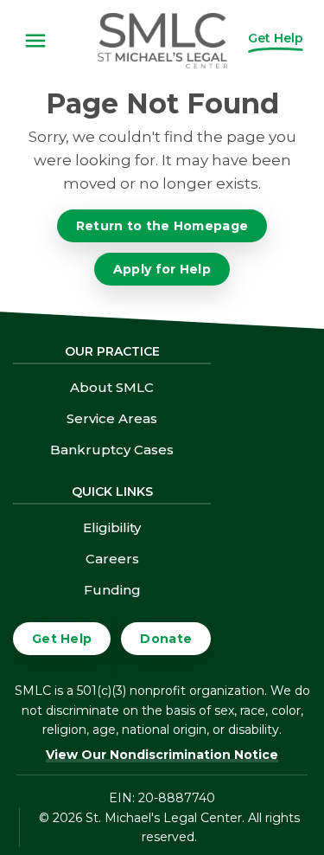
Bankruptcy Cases (112, 449)
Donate (166, 638)
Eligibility (112, 527)
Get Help (62, 638)
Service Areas (112, 418)
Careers (112, 558)
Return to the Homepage (162, 226)
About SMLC (112, 387)
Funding (112, 590)
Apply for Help (162, 269)
